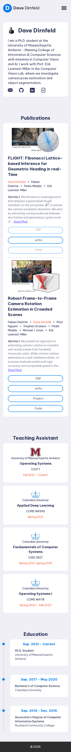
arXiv (38, 240)
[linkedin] (32, 90)
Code (38, 408)
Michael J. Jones (33, 330)
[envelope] (10, 90)
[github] (21, 90)
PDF (38, 378)
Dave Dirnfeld (17, 182)
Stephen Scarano (34, 326)
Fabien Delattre (18, 322)
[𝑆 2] (47, 205)
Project (38, 398)
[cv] (43, 90)
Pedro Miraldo (33, 186)
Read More (21, 221)
